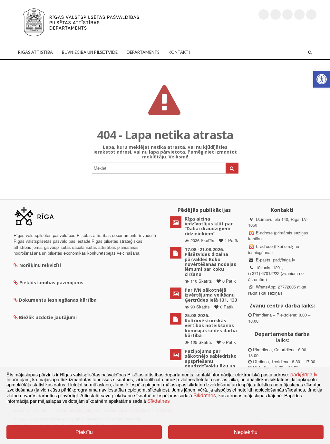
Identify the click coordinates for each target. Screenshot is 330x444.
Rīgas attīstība (35, 52)
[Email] (311, 14)
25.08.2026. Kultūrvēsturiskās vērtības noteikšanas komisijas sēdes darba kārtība (211, 325)
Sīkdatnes (204, 395)
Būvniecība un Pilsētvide (90, 52)
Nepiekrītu (245, 432)
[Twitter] (263, 14)
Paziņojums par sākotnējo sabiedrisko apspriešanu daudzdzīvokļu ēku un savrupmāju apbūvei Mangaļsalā (211, 363)
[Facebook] (275, 14)
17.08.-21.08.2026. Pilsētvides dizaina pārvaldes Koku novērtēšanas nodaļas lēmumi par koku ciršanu (210, 261)
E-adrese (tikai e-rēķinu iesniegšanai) (273, 249)
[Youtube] (287, 14)
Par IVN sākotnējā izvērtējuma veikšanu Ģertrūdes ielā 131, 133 (211, 295)
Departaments (143, 52)
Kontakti (179, 52)
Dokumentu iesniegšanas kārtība (58, 300)
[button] (321, 79)
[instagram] (299, 14)
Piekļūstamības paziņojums (51, 282)
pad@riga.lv (284, 260)
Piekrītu (84, 432)
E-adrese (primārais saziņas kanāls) (278, 236)
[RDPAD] (81, 22)
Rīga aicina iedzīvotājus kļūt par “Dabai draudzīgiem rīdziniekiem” (209, 226)
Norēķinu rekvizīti (40, 265)
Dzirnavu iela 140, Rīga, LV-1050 (278, 222)
